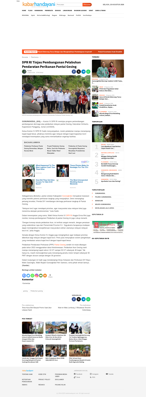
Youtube (110, 374)
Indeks (24, 385)
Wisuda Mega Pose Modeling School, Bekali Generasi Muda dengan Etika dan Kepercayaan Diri (32, 338)
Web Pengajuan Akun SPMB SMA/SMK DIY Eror (55, 359)
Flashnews (103, 111)
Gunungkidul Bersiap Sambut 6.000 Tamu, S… (107, 82)
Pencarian (87, 4)
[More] (45, 275)
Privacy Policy (44, 379)
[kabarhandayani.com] (39, 4)
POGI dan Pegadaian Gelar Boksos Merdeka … (109, 90)
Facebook (79, 374)
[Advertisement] (73, 33)
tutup (18, 1)
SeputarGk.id (97, 214)
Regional (95, 79)
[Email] (41, 275)
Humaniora (104, 170)
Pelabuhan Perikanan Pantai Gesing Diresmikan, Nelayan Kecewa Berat (33, 148)
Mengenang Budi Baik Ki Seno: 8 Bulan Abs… (110, 175)
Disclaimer (59, 379)
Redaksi (41, 385)
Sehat (101, 87)
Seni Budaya (113, 170)
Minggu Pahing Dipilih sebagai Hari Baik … (109, 157)
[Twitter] (28, 275)
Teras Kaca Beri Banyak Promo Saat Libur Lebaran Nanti (37, 307)
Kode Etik (42, 374)
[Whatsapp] (32, 275)
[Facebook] (24, 275)
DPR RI (69, 215)
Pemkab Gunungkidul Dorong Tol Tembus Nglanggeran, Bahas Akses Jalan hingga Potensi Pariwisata (79, 338)
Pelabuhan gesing (37, 291)
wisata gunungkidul (103, 204)
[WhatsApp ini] (88, 71)
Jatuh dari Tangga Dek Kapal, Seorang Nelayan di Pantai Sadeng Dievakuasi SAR (32, 360)
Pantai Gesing (60, 245)
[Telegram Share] (83, 71)
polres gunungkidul (103, 197)
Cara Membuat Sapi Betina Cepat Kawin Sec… (110, 147)
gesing (25, 291)
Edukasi (102, 95)
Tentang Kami (27, 374)
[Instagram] (36, 275)
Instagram (95, 374)
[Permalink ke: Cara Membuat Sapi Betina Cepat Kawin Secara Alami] (108, 133)
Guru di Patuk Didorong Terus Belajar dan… (110, 98)
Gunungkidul (67, 196)
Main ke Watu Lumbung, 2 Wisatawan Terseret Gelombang (74, 307)
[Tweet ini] (79, 71)
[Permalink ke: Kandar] (24, 71)
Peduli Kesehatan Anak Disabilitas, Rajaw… (107, 106)
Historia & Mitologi (107, 152)
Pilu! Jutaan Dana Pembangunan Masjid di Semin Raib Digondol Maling (79, 360)
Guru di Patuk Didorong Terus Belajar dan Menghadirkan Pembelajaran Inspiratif (46, 52)
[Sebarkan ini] (74, 71)
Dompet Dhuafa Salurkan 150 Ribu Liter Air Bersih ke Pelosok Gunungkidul (56, 337)
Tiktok (78, 377)
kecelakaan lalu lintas (104, 208)
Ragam (103, 144)
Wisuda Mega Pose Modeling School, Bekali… (109, 114)
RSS (93, 377)
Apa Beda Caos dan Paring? (111, 181)
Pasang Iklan (60, 385)
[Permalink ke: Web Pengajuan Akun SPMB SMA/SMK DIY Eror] (56, 351)
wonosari (99, 201)
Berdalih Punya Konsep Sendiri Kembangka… (109, 165)
